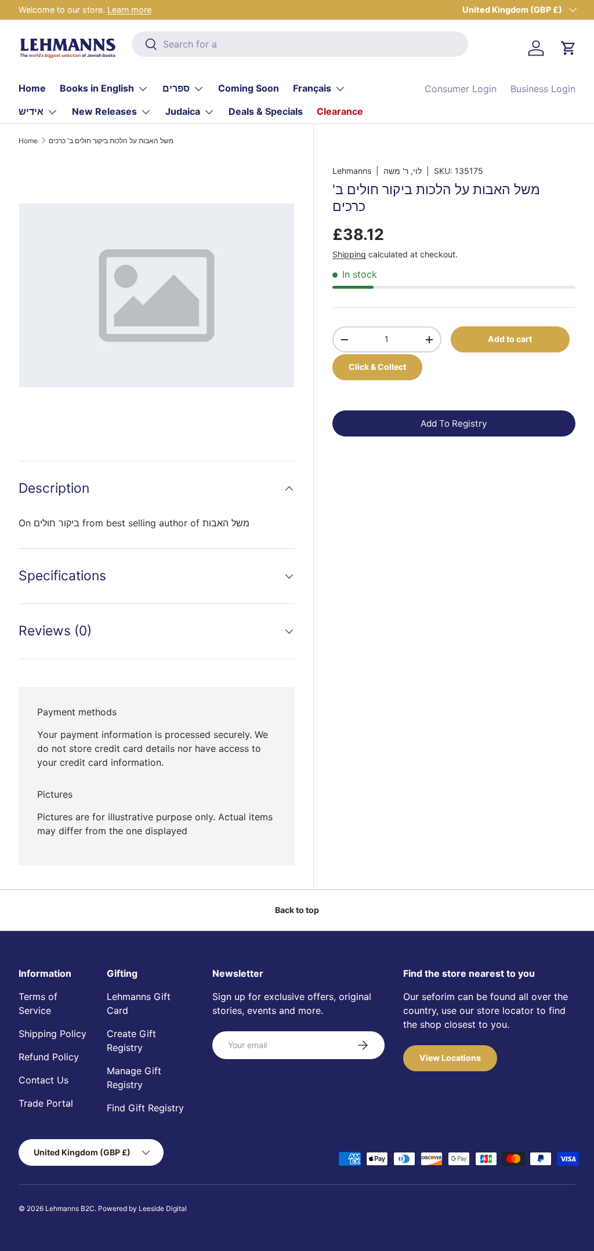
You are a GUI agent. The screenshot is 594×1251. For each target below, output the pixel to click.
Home (32, 88)
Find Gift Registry (145, 1108)
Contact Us (43, 1080)
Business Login (542, 88)
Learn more (129, 9)
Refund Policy (49, 1057)
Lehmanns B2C (70, 1208)
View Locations (450, 1058)
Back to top (297, 910)
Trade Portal (46, 1103)
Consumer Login (461, 88)
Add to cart (510, 339)
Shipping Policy (52, 1033)
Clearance (340, 111)
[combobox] (300, 44)
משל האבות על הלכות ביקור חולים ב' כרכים (111, 140)
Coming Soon (248, 88)
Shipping (349, 254)
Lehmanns (351, 171)
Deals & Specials (266, 111)
